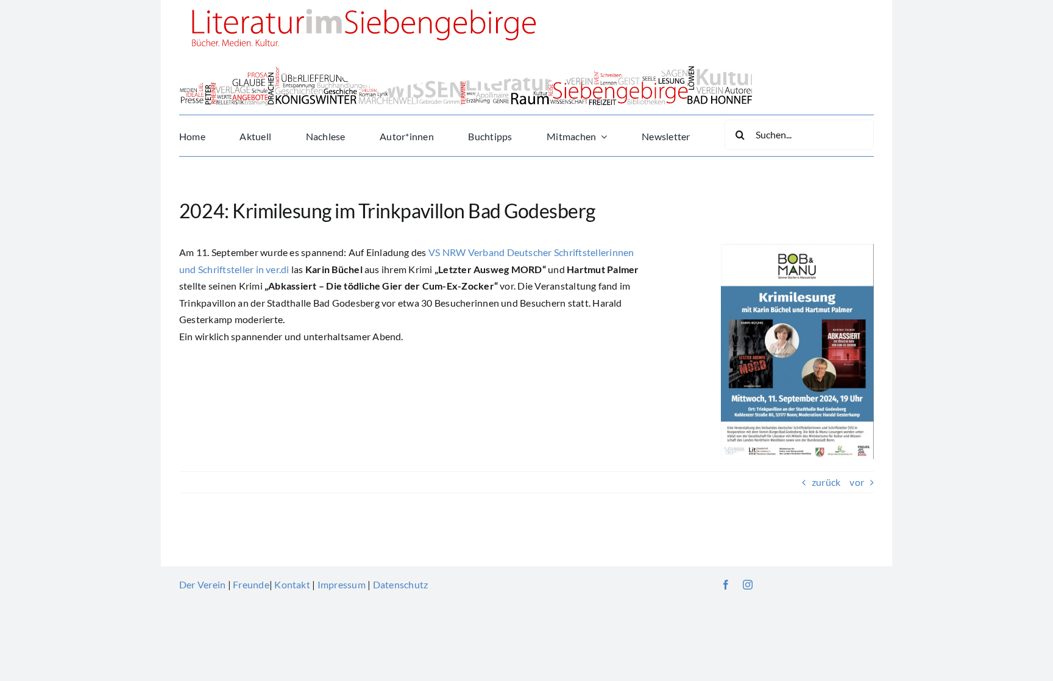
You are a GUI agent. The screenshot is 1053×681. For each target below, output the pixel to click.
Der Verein (202, 584)
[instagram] (748, 585)
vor (856, 482)
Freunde (251, 584)
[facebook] (726, 585)
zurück (826, 482)
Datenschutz (400, 584)
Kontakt (292, 584)
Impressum (341, 584)
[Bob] (797, 248)
